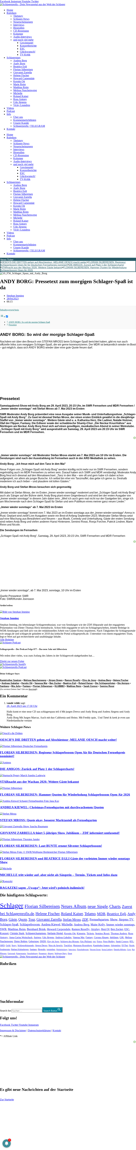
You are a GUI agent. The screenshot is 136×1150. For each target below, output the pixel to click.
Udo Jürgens (20, 102)
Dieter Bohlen (20, 941)
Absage (50, 953)
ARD (2, 945)
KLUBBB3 (60, 686)
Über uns (18, 117)
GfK (122, 937)
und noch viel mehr (23, 39)
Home (10, 10)
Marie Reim (19, 84)
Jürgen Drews (55, 680)
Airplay (95, 929)
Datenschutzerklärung (39, 1030)
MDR (101, 914)
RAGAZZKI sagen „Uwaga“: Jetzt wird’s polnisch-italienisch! (42, 887)
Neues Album (73, 906)
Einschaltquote (82, 949)
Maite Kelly (98, 924)
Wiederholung (61, 949)
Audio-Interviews (22, 36)
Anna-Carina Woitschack (20, 937)
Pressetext (13, 325)
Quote (22, 919)
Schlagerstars (13, 57)
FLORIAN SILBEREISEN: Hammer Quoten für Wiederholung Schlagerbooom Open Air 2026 (65, 794)
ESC (22, 48)
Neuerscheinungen (23, 21)
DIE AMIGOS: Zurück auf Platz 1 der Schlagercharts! (96, 265)
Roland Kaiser (20, 96)
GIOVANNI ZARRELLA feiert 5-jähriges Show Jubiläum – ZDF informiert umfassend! (60, 833)
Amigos (37, 937)
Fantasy (27, 686)
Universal (11, 953)
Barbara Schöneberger (20, 949)
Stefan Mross (72, 919)
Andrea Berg (20, 60)
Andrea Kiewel (50, 924)
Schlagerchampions (36, 933)
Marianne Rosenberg (82, 945)
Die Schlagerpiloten (105, 683)
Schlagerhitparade (26, 945)
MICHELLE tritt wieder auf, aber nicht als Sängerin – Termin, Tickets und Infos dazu (58, 875)
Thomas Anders (119, 933)
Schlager (11, 905)
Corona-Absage (101, 937)
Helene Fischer (21, 75)
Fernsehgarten (99, 919)
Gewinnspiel (26, 42)
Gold (8, 945)
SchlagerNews (7, 973)
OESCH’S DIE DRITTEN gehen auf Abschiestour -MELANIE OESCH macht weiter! (44, 262)
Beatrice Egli (20, 66)
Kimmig (81, 933)
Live (129, 949)
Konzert (4, 933)
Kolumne (18, 33)
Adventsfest (115, 945)
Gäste (13, 919)
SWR (3, 929)
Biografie (41, 949)
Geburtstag (34, 941)
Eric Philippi (86, 941)
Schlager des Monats (69, 941)
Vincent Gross (95, 949)
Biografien (18, 27)
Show (113, 919)
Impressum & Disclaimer (13, 1030)
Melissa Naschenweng (25, 90)
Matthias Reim (21, 87)
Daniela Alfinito (120, 949)
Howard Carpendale (23, 78)
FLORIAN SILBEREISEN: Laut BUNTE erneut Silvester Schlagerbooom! (51, 846)
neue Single (98, 906)
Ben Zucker (55, 683)
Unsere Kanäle (21, 123)
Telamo (90, 914)
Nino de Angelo (55, 945)
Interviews (18, 24)
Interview (72, 949)
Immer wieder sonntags (120, 924)
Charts (115, 906)
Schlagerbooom (30, 924)
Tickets (90, 933)
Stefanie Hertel (55, 933)
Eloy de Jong (89, 680)
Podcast (11, 111)
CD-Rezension (21, 30)
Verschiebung (32, 953)
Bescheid (32, 689)
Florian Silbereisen (23, 69)
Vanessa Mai (40, 683)
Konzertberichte (28, 45)
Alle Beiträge (7, 639)
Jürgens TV (126, 919)
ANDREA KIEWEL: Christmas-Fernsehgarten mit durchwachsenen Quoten (52, 807)
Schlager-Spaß (9, 924)
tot (94, 941)
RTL (132, 941)
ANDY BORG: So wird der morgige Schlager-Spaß (29, 322)
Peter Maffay (109, 941)
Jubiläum (114, 937)
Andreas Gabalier (10, 683)
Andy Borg (19, 63)
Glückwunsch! (27, 51)
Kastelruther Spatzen (10, 680)
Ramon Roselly (72, 680)
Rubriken (11, 13)
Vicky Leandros (21, 105)
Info (9, 114)
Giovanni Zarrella (22, 72)
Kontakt (11, 129)
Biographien (6, 982)
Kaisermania (21, 953)
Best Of (105, 929)
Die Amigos (123, 683)
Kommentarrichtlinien (24, 120)
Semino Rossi (107, 686)
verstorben (51, 949)
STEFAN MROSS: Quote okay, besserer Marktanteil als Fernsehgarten (48, 820)
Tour (31, 919)
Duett (70, 953)
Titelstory (18, 16)
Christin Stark (17, 933)
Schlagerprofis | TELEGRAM (29, 126)
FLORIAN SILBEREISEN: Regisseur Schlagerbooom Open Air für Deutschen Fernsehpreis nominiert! (63, 263)
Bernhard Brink (36, 929)
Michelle (17, 93)
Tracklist (68, 945)
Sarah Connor (90, 686)
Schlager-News (21, 19)
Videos (10, 108)
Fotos (99, 941)
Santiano (4, 686)
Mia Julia (16, 686)
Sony (14, 945)
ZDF (85, 919)
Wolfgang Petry (61, 953)
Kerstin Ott (19, 81)
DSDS (43, 941)
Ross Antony (20, 99)
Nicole (131, 945)
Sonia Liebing (107, 949)
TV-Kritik (25, 54)
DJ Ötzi (125, 945)
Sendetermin (5, 949)
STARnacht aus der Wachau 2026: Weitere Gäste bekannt (31, 267)
